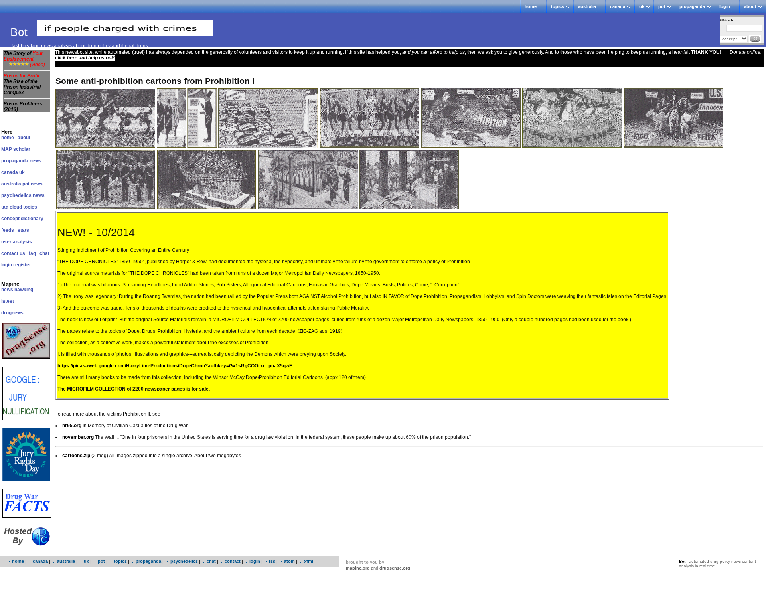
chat (44, 253)
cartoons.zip (76, 455)
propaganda (692, 6)
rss (272, 561)
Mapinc (10, 284)
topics (557, 6)
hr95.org (71, 425)
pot (661, 6)
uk (641, 6)
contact (233, 561)
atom (289, 561)
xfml (308, 561)
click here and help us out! (85, 58)
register (22, 265)
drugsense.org (394, 568)
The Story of (23, 56)
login (724, 6)
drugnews (12, 313)
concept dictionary (22, 218)
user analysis (16, 242)
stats (23, 230)
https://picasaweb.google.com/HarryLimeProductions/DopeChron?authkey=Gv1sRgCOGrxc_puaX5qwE (174, 366)
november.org (78, 437)
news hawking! (18, 289)
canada (617, 6)
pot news (32, 184)
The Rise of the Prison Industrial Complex (22, 87)
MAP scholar (15, 149)
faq (32, 253)
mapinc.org (358, 568)
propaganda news (21, 161)
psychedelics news (23, 195)
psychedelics (183, 561)
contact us (13, 253)
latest (7, 301)
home (531, 6)
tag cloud (11, 207)
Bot (20, 32)
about (750, 6)
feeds (7, 230)
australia (587, 6)
